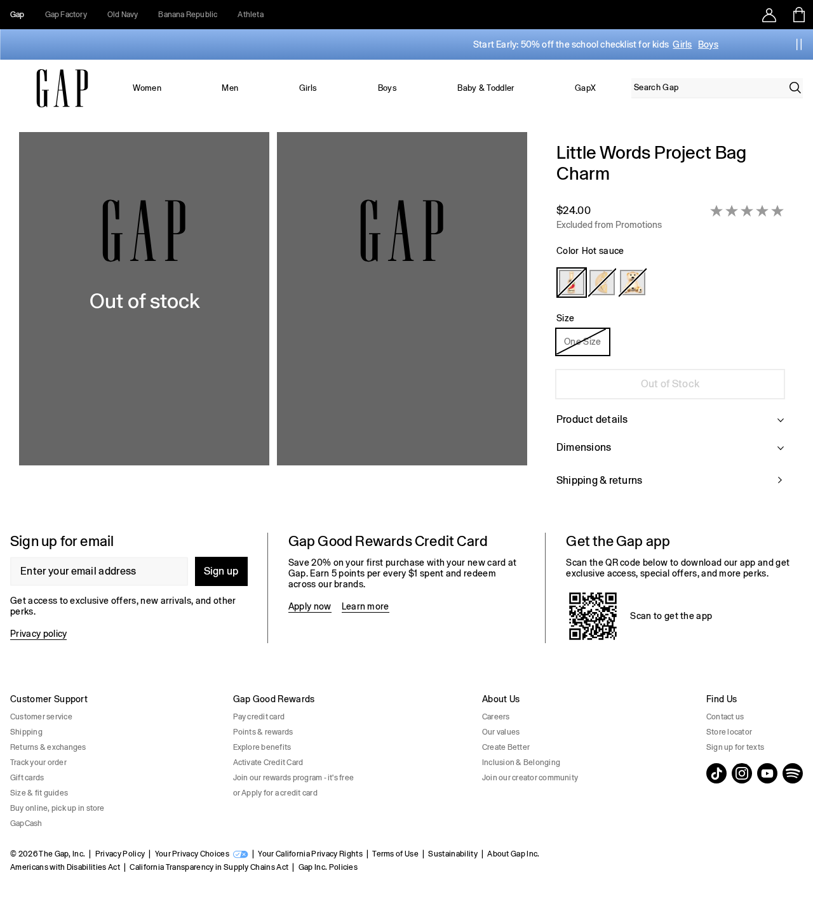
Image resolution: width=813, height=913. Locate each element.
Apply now (310, 606)
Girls (682, 44)
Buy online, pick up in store (57, 808)
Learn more (365, 606)
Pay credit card (259, 716)
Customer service (41, 716)
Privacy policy (38, 634)
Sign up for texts (735, 747)
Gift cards (27, 777)
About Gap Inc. (513, 854)
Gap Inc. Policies (328, 867)
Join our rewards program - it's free (293, 777)
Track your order (38, 762)
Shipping (26, 732)
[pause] (799, 44)
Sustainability (452, 854)
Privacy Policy (120, 854)
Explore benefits (262, 747)
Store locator (729, 732)
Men (230, 88)
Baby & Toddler (485, 88)
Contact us (725, 716)
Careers (496, 716)
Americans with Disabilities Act (65, 867)
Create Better (506, 747)
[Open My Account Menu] (769, 14)
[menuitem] (147, 88)
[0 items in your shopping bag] (798, 14)
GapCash (26, 823)
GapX (585, 88)
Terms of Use (395, 854)
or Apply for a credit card (275, 793)
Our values (501, 732)
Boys (708, 44)
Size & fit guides (39, 793)
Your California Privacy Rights (310, 854)
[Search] (795, 87)
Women (147, 88)
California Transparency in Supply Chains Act (209, 867)
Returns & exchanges (48, 747)
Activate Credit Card (268, 762)
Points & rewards (263, 732)
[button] (273, 322)
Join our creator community (530, 777)
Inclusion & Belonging (521, 762)
